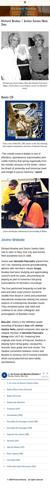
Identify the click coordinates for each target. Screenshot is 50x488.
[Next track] (47, 373)
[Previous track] (43, 373)
